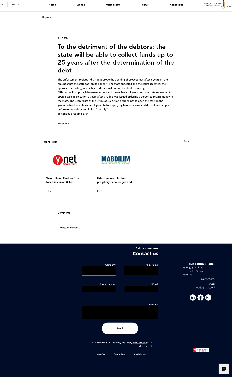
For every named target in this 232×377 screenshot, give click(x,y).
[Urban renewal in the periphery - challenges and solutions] (116, 160)
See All (187, 141)
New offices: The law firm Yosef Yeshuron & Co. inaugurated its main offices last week (64, 180)
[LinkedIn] (193, 297)
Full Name (152, 265)
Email (155, 284)
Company (110, 265)
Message (153, 304)
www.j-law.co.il (140, 342)
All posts (46, 17)
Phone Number (107, 284)
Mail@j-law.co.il (205, 287)
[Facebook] (200, 297)
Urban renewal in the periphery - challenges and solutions (114, 180)
